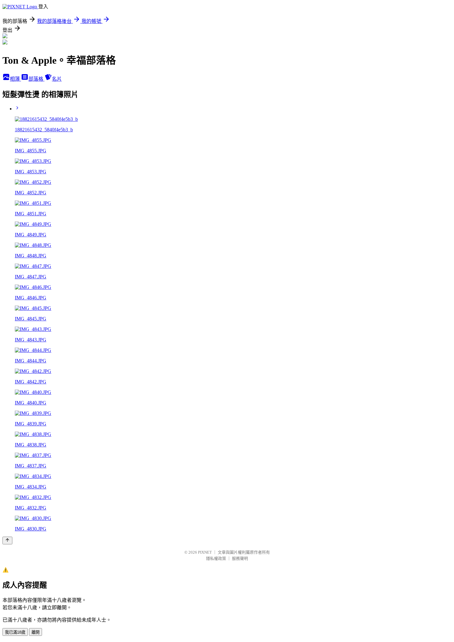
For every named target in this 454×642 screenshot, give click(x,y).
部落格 (36, 79)
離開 (36, 632)
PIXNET (205, 552)
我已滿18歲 (15, 632)
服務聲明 (240, 558)
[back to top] (7, 540)
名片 (57, 79)
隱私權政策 (216, 558)
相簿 (15, 79)
